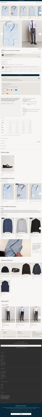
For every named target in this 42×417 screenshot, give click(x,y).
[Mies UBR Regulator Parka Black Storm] (37, 269)
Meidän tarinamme (3, 356)
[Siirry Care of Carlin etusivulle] (4, 2)
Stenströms (20, 17)
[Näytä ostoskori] (39, 2)
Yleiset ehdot (2, 359)
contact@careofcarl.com (7, 398)
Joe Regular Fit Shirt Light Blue (20, 324)
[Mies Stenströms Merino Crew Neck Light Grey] (21, 226)
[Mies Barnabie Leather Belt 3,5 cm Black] (16, 269)
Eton (1, 17)
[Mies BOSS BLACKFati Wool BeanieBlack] (5, 269)
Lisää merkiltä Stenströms (8, 206)
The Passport (2, 354)
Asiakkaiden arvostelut (4, 376)
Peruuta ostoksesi (3, 375)
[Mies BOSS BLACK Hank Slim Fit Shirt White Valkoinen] (8, 314)
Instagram (2, 384)
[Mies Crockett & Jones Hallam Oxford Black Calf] (7, 163)
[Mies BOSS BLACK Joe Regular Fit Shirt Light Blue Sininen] (22, 314)
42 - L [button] (26, 70)
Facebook (2, 385)
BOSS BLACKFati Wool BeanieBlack (5, 276)
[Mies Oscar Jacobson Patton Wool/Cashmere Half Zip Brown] (26, 269)
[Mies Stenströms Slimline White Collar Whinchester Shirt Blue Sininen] (23, 11)
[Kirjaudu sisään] (36, 2)
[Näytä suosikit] (37, 2)
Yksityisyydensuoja (3, 363)
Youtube (2, 387)
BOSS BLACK (3, 323)
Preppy (12, 103)
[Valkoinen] (6, 62)
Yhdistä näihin (5, 152)
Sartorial (8, 103)
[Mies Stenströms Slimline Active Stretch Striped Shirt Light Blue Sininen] (32, 11)
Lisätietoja (36, 251)
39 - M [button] (6, 70)
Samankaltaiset (7, 178)
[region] (21, 334)
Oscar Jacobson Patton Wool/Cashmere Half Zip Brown (25, 276)
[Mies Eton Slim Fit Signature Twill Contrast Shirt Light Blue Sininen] (14, 11)
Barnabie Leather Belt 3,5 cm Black (15, 276)
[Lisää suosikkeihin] (13, 156)
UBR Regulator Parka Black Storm (36, 276)
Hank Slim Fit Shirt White (5, 324)
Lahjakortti (2, 378)
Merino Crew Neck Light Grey (19, 235)
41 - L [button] (16, 70)
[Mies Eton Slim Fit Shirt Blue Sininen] (5, 11)
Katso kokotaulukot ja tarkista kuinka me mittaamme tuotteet (10, 135)
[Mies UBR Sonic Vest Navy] (5, 286)
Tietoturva (2, 357)
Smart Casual (4, 103)
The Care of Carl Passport (21, 0)
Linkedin (2, 388)
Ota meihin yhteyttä (3, 372)
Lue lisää (34, 408)
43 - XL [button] (36, 70)
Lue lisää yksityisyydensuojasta (21, 347)
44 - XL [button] (6, 72)
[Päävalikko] (40, 2)
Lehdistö (2, 360)
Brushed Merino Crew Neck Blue (6, 235)
